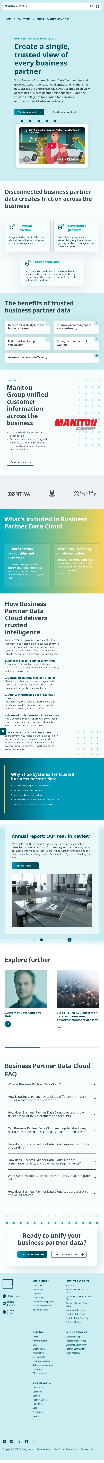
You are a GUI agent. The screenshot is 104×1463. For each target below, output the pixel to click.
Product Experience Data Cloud (77, 1291)
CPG (35, 1344)
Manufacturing (40, 1340)
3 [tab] (55, 939)
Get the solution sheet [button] (64, 112)
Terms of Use (87, 1449)
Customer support (74, 1336)
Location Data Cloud (75, 1314)
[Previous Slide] (34, 940)
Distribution (39, 1348)
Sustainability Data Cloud (78, 1318)
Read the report (23, 865)
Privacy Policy (43, 1449)
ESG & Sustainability (42, 1305)
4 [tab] (62, 939)
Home (8, 19)
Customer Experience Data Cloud (78, 1298)
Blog (35, 1407)
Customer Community (76, 1344)
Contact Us (38, 1387)
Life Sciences (39, 1357)
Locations (37, 1391)
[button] (88, 535)
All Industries (39, 1373)
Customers (38, 1289)
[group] (26, 1002)
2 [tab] (48, 939)
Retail (35, 1336)
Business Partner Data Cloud (77, 1304)
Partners (37, 1293)
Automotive (38, 1352)
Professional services (76, 1340)
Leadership (38, 1297)
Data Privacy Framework (65, 1449)
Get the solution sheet (67, 1254)
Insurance (37, 1369)
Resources (38, 1403)
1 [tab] (41, 939)
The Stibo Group (41, 1309)
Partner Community (75, 1348)
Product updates (40, 1399)
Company (37, 1285)
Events (36, 1416)
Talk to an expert (30, 1254)
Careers (36, 1395)
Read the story (18, 462)
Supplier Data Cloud (75, 1310)
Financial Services (41, 1361)
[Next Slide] (69, 940)
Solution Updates (74, 1322)
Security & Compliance (43, 1301)
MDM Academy (73, 1352)
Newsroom (38, 1412)
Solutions (24, 19)
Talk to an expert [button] (27, 112)
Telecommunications (43, 1365)
